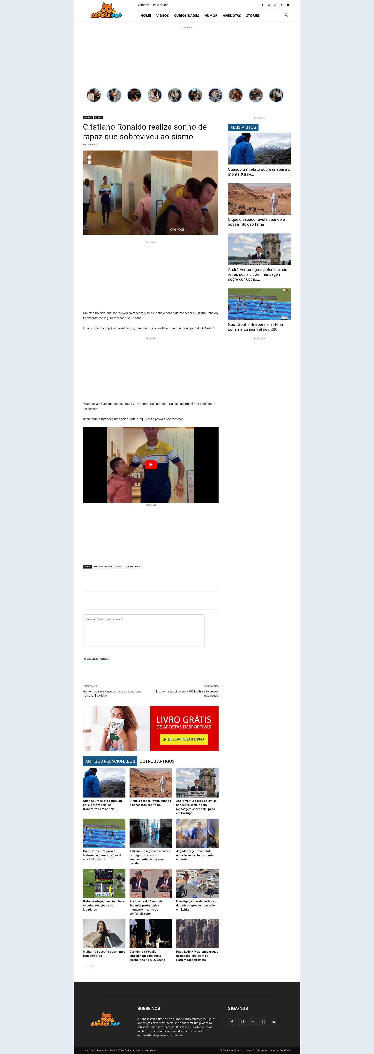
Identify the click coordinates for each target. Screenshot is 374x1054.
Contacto (143, 5)
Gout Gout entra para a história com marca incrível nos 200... (255, 327)
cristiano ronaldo (103, 566)
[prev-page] (85, 967)
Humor (210, 15)
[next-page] (91, 967)
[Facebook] (262, 5)
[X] (282, 5)
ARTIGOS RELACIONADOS (110, 761)
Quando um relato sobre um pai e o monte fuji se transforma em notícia (102, 805)
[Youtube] (288, 5)
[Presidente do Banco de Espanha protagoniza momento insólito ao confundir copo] (151, 883)
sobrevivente (133, 566)
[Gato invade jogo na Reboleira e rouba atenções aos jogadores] (104, 883)
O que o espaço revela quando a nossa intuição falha (256, 222)
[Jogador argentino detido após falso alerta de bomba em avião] (197, 833)
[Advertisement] (187, 56)
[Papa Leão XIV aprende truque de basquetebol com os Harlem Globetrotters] (197, 933)
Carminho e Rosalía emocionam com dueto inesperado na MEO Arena (147, 956)
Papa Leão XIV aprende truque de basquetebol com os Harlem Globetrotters (197, 956)
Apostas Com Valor (280, 1050)
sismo (119, 566)
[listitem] (93, 95)
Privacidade (160, 5)
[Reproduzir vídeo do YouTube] (151, 465)
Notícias (88, 117)
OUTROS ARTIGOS (157, 761)
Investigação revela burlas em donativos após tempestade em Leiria (196, 905)
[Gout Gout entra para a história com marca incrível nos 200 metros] (104, 833)
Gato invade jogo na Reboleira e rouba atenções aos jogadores (103, 905)
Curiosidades (186, 15)
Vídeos (162, 15)
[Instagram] (269, 5)
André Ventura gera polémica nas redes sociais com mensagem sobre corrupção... (257, 274)
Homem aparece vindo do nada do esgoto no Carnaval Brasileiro (112, 693)
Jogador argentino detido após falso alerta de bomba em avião (195, 855)
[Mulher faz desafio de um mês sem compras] (104, 933)
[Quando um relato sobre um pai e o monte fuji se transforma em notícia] (104, 783)
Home (146, 15)
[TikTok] (275, 5)
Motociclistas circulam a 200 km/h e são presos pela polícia (187, 693)
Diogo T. (91, 144)
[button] (286, 16)
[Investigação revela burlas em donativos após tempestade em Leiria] (197, 883)
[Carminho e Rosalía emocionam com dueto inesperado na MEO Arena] (151, 933)
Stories (253, 15)
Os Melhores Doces (230, 1050)
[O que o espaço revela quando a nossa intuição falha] (151, 783)
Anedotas (232, 15)
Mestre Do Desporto (255, 1050)
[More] (293, 583)
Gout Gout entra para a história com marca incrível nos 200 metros (102, 855)
